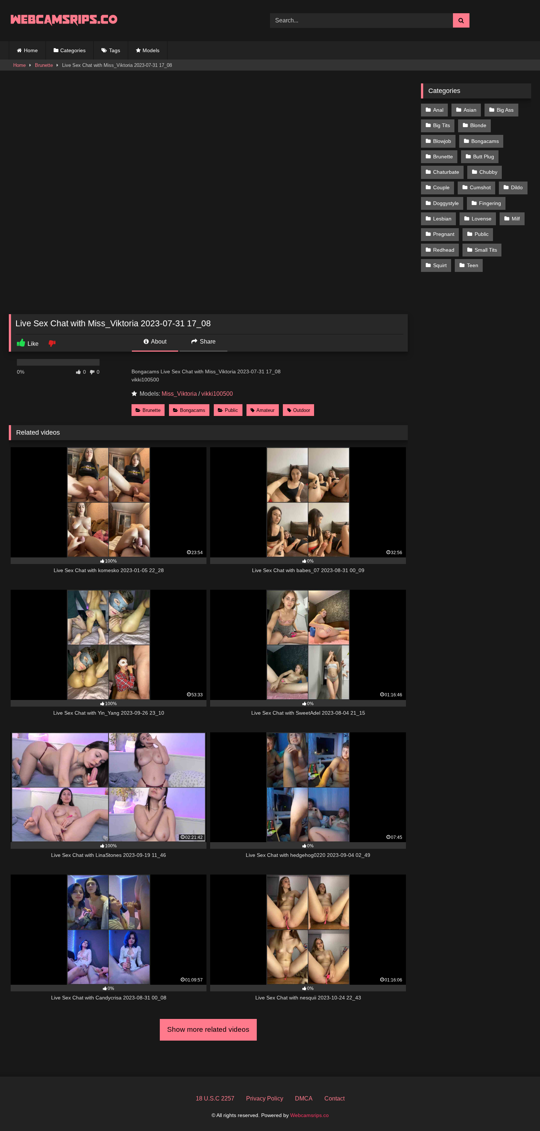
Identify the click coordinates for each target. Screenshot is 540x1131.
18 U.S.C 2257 (215, 1098)
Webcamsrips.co (309, 1115)
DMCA (304, 1098)
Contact (334, 1098)
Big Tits (441, 125)
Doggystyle (446, 203)
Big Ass (505, 110)
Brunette (44, 65)
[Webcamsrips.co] (64, 20)
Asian (470, 110)
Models (151, 50)
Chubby (488, 172)
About (158, 341)
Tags (114, 50)
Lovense (482, 219)
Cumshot (480, 187)
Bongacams (192, 410)
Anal (438, 110)
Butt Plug (483, 156)
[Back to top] (517, 1109)
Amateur (265, 410)
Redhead (443, 250)
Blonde (478, 125)
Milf (516, 219)
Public (231, 410)
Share (207, 341)
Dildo (517, 187)
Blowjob (442, 141)
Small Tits (486, 250)
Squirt (440, 265)
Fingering (490, 203)
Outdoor (301, 410)
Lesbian (442, 219)
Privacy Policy (264, 1098)
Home (31, 50)
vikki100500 (217, 394)
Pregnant (443, 234)
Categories (73, 50)
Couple (441, 187)
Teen (472, 265)
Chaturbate (446, 172)
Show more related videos (208, 1029)
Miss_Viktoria (179, 394)
